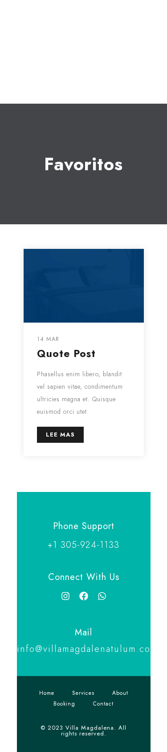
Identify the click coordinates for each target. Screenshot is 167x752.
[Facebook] (84, 596)
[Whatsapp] (102, 596)
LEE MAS (60, 434)
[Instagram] (65, 596)
